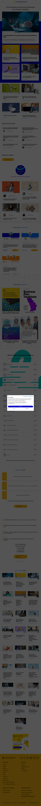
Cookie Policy (30, 396)
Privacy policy (25, 396)
